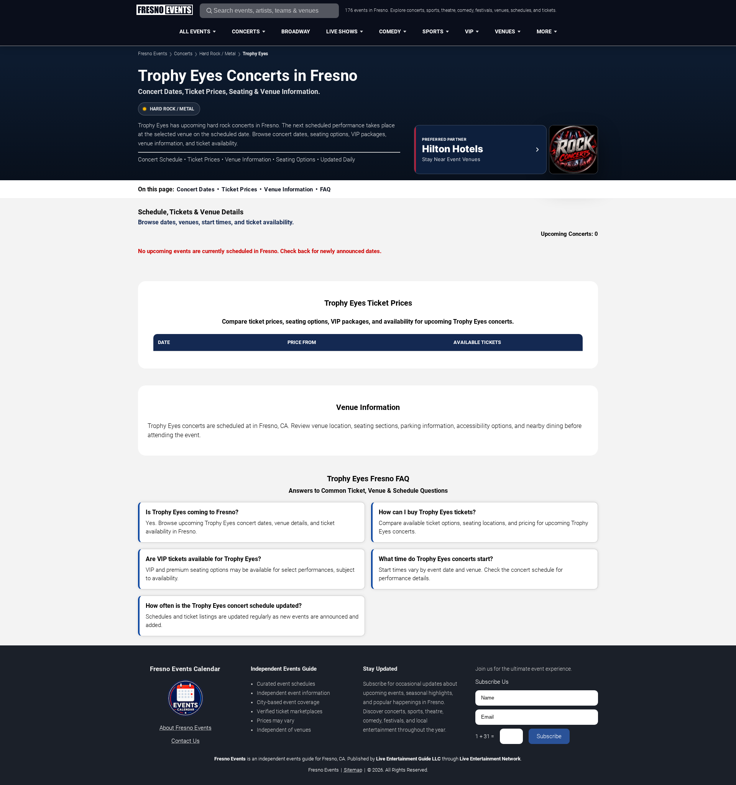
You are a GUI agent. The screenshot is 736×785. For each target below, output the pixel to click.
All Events (194, 31)
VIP (469, 31)
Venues (505, 31)
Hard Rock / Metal (217, 53)
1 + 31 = (484, 736)
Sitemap (353, 770)
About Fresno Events (185, 727)
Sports (433, 31)
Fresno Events (152, 53)
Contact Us (185, 740)
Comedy (390, 31)
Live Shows (342, 31)
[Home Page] (164, 10)
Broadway (295, 31)
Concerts (246, 31)
